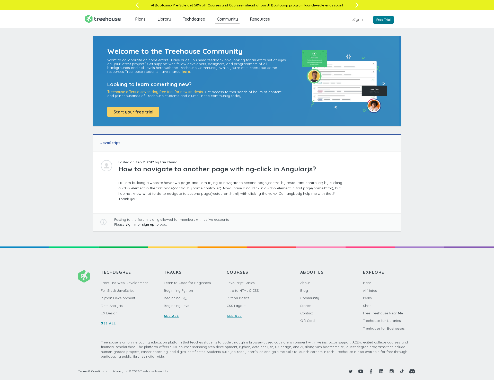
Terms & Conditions (92, 371)
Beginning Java (176, 306)
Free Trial (383, 20)
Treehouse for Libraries (382, 321)
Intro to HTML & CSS (243, 290)
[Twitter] (350, 371)
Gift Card (307, 321)
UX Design (109, 313)
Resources (260, 19)
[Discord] (412, 371)
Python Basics (238, 298)
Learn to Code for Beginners (187, 283)
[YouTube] (360, 371)
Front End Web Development (124, 283)
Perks (367, 298)
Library (164, 19)
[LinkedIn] (381, 371)
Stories (305, 306)
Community (227, 19)
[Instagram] (391, 371)
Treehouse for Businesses (383, 328)
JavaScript (110, 142)
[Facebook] (371, 371)
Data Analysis (111, 306)
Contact (306, 313)
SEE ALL (108, 323)
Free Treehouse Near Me (383, 313)
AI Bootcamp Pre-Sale (168, 5)
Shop (367, 306)
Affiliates (370, 290)
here (186, 71)
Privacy (117, 371)
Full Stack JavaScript (117, 290)
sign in (131, 224)
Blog (304, 290)
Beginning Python (178, 290)
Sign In (358, 19)
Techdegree (194, 19)
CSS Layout (236, 306)
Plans (140, 19)
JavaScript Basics (240, 283)
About (305, 283)
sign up (148, 224)
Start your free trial (133, 111)
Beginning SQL (176, 298)
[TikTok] (401, 371)
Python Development (118, 298)
